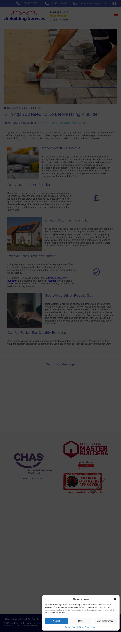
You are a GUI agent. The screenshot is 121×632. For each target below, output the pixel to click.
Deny (80, 621)
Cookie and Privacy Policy (85, 627)
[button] (115, 598)
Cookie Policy (70, 627)
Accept (56, 621)
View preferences (105, 621)
